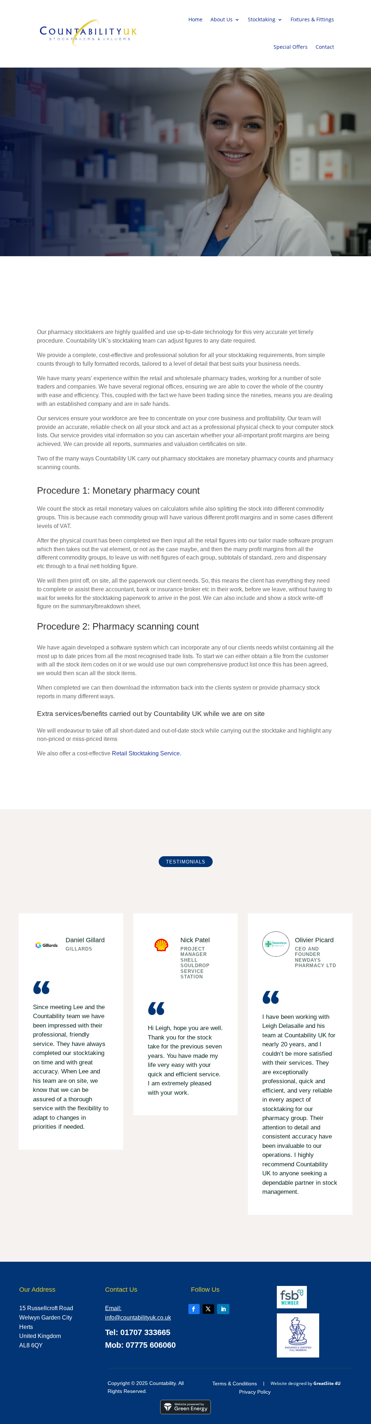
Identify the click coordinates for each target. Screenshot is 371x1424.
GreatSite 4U (327, 1383)
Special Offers (291, 46)
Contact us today (183, 780)
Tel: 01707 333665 (137, 1332)
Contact (325, 46)
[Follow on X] (208, 1309)
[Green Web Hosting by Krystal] (185, 1412)
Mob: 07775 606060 (140, 1345)
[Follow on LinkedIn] (223, 1309)
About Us (221, 19)
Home (195, 19)
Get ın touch (49, 204)
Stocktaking (261, 19)
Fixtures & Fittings (312, 19)
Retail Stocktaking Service (146, 753)
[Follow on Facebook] (194, 1309)
